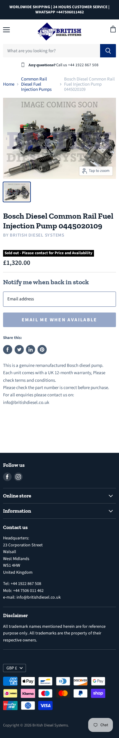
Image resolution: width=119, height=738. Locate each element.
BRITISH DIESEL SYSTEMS (37, 235)
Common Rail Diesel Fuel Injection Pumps (36, 84)
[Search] (108, 51)
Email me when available (59, 319)
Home (8, 84)
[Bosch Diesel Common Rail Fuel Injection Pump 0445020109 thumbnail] (16, 192)
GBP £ (11, 668)
